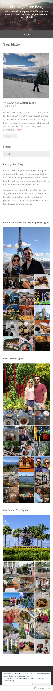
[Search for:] (26, 154)
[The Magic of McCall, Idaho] (12, 136)
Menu (26, 33)
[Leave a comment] (8, 136)
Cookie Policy (9, 681)
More (19, 130)
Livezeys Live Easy (26, 7)
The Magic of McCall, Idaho (19, 102)
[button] (26, 250)
